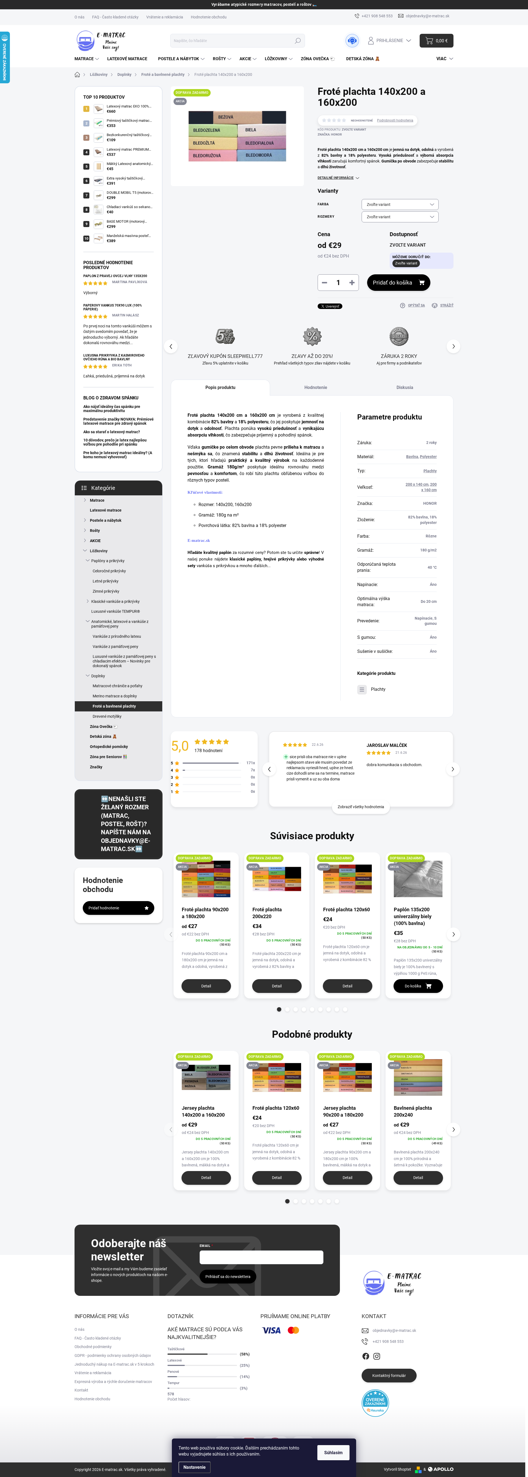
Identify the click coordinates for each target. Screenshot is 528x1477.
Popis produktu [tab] (220, 387)
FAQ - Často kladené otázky (115, 17)
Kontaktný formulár (389, 1375)
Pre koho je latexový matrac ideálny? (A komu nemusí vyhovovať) (117, 455)
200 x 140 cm (417, 484)
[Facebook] (366, 1355)
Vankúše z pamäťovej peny (115, 646)
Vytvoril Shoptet (397, 1469)
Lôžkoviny (99, 551)
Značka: (330, 134)
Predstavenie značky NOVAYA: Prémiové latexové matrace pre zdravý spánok (118, 421)
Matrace (97, 500)
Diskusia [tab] (405, 387)
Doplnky (98, 676)
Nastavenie (194, 1467)
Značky (96, 767)
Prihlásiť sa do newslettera (228, 1276)
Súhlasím (333, 1452)
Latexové (174, 1360)
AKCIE (95, 541)
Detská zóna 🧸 (103, 736)
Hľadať (298, 40)
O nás (79, 17)
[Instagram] (377, 1355)
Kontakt (81, 1390)
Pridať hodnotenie (104, 908)
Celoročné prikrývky (109, 571)
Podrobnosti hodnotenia (395, 120)
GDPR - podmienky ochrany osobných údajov (113, 1355)
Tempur (173, 1383)
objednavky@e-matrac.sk (394, 1330)
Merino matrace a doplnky (115, 696)
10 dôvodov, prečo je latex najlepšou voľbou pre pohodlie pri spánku (115, 442)
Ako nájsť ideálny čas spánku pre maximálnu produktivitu (111, 408)
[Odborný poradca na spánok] (352, 41)
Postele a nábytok (105, 520)
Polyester (428, 456)
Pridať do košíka (392, 282)
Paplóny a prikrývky (108, 561)
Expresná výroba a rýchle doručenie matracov (113, 1381)
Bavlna (412, 456)
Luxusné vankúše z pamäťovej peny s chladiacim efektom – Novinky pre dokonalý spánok (124, 661)
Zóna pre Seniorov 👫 (108, 757)
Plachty (430, 471)
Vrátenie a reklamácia (164, 17)
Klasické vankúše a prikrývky (115, 601)
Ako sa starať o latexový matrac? (111, 432)
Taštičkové (176, 1349)
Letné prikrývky (106, 581)
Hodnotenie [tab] (315, 387)
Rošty (95, 530)
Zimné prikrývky (106, 591)
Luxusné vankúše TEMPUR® (115, 611)
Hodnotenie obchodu (209, 17)
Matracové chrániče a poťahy (117, 686)
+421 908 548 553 (388, 1341)
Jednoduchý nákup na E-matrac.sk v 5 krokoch (114, 1364)
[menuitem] (87, 59)
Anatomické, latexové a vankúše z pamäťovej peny (119, 623)
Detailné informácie (336, 178)
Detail (206, 986)
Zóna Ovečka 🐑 (104, 726)
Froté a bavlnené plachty (114, 706)
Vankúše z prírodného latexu (117, 636)
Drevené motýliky (107, 716)
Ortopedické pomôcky (109, 746)
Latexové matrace (106, 510)
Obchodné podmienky (93, 1347)
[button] (453, 346)
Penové (173, 1372)
